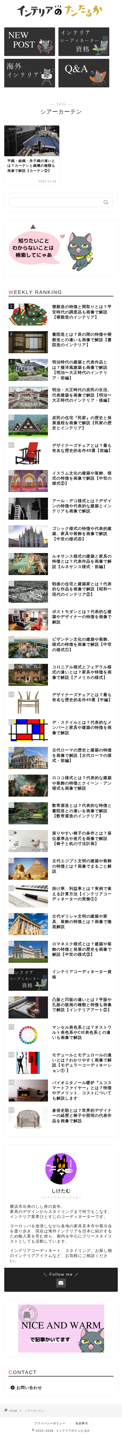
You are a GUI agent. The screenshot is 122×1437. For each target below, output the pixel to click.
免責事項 (81, 1423)
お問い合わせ (29, 1388)
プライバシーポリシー (50, 1423)
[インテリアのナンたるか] (61, 17)
